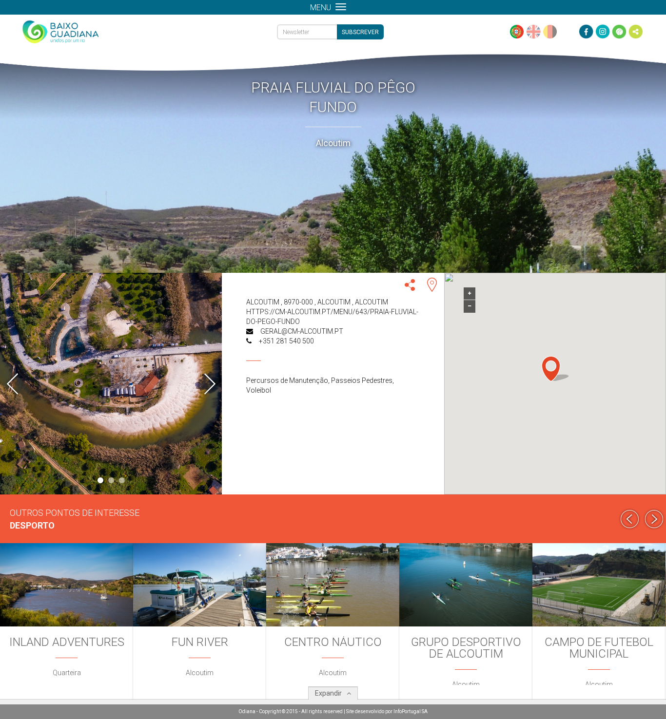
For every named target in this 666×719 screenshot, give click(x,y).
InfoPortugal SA (410, 711)
